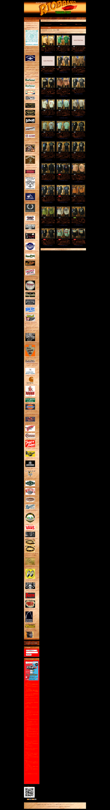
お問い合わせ (82, 18)
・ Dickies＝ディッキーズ (30, 403)
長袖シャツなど (63, 24)
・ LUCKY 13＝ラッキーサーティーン (31, 580)
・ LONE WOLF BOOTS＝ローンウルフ (31, 415)
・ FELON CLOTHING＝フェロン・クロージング (31, 591)
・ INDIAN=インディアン (30, 259)
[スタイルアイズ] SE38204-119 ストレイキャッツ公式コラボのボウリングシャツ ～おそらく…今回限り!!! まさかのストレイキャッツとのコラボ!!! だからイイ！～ (78, 155)
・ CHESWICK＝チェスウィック (31, 267)
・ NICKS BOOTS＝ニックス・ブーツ (30, 479)
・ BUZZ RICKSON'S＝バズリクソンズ (31, 241)
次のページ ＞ (82, 32)
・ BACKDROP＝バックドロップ (31, 154)
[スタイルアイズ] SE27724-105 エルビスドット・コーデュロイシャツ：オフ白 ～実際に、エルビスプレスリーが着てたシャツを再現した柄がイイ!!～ (63, 220)
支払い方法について (51, 804)
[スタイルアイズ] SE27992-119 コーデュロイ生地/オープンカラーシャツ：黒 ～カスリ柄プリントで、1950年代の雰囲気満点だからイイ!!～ (48, 177)
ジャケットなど (48, 24)
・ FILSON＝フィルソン (30, 397)
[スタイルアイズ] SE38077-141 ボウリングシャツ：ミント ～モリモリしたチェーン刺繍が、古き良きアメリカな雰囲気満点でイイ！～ (63, 135)
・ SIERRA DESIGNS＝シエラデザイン (31, 609)
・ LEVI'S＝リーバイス (30, 67)
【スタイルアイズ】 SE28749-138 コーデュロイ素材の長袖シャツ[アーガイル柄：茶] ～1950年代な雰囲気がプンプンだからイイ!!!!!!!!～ (78, 49)
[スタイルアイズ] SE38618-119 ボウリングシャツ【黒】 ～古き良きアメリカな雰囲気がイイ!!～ (63, 69)
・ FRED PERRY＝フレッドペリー (31, 202)
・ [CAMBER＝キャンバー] (31, 25)
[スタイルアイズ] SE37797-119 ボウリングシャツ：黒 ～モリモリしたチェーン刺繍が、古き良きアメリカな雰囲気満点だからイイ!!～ (63, 198)
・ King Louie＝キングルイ (30, 291)
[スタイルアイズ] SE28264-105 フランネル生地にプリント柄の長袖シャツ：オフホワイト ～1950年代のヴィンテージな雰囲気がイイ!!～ (78, 113)
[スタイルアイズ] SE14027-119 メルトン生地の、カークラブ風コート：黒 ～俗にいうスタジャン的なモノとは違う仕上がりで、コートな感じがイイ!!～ (78, 220)
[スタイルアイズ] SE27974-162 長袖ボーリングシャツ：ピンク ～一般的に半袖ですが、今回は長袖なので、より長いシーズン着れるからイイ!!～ (78, 177)
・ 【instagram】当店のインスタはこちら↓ (31, 28)
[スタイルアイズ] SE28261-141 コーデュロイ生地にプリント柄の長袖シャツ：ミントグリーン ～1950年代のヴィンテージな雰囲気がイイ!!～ (63, 113)
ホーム (71, 18)
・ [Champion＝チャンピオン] (31, 23)
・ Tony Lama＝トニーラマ (30, 439)
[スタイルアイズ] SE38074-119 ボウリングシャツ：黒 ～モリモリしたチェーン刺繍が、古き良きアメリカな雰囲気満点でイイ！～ (78, 135)
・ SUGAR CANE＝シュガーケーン (31, 252)
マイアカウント (76, 18)
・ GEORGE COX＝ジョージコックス (31, 458)
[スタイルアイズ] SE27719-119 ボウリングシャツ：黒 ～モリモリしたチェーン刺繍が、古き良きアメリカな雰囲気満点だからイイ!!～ (63, 177)
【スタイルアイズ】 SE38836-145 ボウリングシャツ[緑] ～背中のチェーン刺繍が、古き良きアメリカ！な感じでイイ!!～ (63, 49)
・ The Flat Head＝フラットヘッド (31, 53)
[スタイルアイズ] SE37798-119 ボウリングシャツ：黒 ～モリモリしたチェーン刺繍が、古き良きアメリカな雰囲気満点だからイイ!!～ (48, 199)
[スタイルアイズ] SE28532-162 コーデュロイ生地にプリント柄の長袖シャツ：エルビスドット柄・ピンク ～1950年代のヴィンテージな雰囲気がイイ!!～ (63, 91)
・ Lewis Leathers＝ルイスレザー (31, 101)
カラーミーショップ (43, 806)
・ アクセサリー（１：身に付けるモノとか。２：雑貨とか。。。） (31, 555)
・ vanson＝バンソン (29, 109)
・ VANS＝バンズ (29, 524)
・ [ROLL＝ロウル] (29, 50)
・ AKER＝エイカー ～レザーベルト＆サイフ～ (31, 132)
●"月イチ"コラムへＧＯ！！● (31, 782)
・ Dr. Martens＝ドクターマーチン (31, 449)
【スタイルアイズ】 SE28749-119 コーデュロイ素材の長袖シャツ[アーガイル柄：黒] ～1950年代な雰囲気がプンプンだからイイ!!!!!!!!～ (48, 70)
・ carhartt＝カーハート (30, 375)
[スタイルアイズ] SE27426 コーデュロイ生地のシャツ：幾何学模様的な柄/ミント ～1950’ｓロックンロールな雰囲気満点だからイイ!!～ (63, 242)
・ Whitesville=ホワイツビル (31, 313)
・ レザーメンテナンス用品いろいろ (31, 143)
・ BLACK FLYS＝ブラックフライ (31, 214)
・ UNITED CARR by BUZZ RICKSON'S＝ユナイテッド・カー (31, 324)
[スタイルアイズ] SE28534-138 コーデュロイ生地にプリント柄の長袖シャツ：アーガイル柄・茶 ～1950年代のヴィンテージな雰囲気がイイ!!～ (78, 70)
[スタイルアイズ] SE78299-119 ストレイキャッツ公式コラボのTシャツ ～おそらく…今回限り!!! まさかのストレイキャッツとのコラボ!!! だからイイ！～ (63, 155)
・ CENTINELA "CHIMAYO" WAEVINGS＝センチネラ (31, 168)
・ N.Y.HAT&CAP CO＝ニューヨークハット (31, 222)
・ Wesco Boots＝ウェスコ (30, 496)
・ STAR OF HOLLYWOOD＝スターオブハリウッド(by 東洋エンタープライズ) (31, 278)
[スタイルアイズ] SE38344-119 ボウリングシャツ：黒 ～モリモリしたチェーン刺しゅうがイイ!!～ (78, 90)
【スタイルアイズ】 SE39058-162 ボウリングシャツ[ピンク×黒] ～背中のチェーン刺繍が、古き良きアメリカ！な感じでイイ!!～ (48, 49)
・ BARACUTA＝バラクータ (31, 385)
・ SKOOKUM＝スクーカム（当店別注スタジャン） (31, 343)
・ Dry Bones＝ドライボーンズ (31, 89)
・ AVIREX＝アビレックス (30, 65)
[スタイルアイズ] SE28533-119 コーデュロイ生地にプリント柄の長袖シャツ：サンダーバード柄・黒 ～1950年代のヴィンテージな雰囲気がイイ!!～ (48, 91)
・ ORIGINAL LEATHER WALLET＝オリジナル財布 (30, 630)
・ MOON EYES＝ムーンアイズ (31, 567)
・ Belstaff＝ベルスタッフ (30, 623)
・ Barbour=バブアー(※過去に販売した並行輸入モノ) (31, 83)
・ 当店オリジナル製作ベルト (31, 538)
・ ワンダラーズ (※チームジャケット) (31, 331)
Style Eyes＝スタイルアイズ (52, 20)
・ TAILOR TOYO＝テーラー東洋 (31, 231)
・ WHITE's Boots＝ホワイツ (31, 487)
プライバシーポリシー (70, 804)
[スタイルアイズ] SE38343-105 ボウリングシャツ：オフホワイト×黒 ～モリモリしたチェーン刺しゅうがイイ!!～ (48, 113)
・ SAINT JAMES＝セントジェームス (31, 191)
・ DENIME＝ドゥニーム (30, 165)
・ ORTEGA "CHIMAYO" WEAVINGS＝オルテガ (30, 175)
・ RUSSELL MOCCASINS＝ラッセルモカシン (31, 511)
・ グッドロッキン (29, 599)
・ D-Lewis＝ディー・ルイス (31, 95)
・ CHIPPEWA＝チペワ (30, 432)
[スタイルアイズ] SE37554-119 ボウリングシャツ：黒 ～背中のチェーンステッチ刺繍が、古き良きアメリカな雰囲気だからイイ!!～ (48, 242)
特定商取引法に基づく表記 (41, 804)
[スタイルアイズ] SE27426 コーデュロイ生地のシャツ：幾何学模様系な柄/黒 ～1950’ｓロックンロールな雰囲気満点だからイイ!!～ (79, 242)
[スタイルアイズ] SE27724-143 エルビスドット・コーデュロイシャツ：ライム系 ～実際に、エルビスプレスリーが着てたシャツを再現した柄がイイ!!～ (48, 220)
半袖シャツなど (78, 24)
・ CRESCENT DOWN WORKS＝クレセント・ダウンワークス (31, 365)
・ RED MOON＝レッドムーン (31, 530)
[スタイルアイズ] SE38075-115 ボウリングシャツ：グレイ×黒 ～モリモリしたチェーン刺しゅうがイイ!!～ (48, 134)
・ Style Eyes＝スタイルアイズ (31, 298)
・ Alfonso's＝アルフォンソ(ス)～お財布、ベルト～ (31, 125)
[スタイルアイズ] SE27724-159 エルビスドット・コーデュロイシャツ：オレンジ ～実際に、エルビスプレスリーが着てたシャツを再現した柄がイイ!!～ (78, 199)
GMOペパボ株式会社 (59, 806)
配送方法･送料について (60, 804)
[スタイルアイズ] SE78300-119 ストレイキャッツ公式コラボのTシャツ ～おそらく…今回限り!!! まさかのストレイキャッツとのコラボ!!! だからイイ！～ (48, 155)
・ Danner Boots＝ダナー (30, 503)
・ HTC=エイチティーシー (30, 62)
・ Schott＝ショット (29, 116)
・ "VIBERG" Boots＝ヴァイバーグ (31, 469)
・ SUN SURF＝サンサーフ (31, 306)
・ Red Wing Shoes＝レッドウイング (31, 423)
